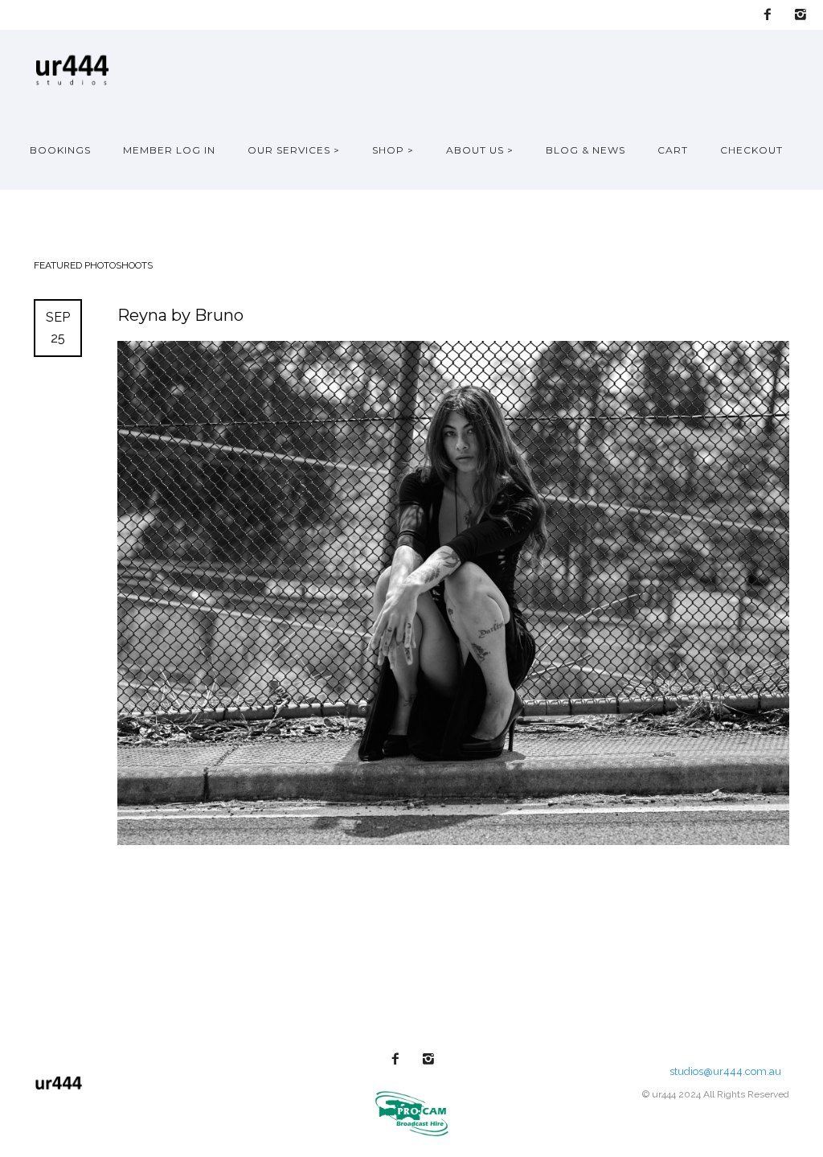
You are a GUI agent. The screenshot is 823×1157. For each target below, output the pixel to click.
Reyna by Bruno (180, 315)
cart (672, 150)
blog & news (585, 150)
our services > (294, 150)
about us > (480, 150)
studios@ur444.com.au (725, 1071)
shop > (393, 150)
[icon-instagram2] (800, 15)
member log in (169, 150)
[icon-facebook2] (771, 15)
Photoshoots (118, 265)
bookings (60, 150)
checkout (751, 150)
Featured (59, 265)
